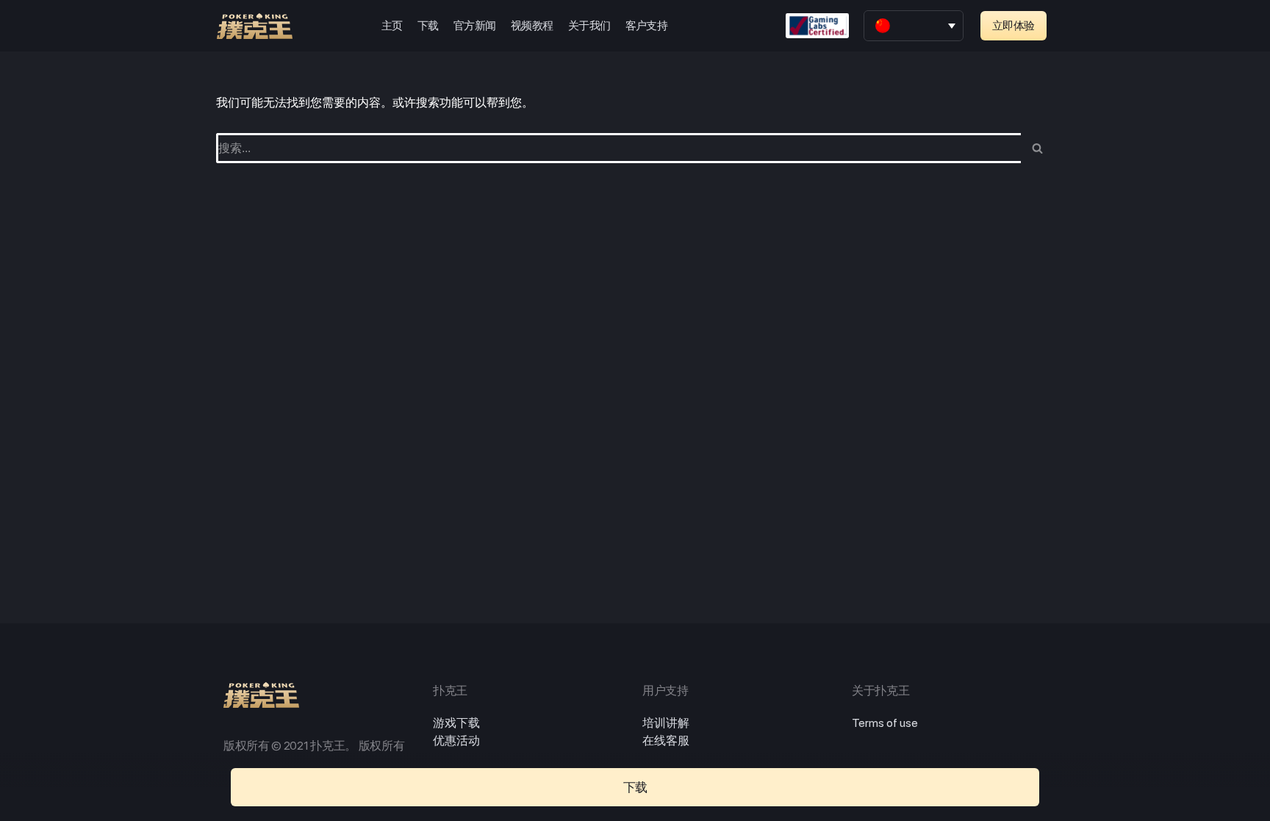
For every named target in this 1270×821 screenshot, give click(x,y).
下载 (428, 25)
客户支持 (646, 25)
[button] (1013, 25)
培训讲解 (665, 723)
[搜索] (1037, 148)
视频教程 (532, 25)
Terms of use (885, 723)
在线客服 (665, 740)
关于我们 (589, 25)
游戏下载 (456, 723)
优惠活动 (456, 740)
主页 (392, 25)
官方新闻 (474, 25)
